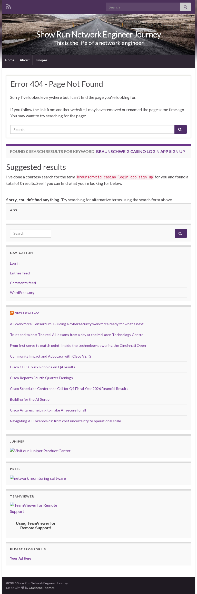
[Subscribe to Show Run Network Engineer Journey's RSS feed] (8, 5)
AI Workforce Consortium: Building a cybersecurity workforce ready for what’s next (77, 324)
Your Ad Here (20, 558)
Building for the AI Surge (30, 399)
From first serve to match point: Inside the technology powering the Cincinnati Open (78, 345)
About (25, 60)
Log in (14, 263)
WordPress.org (22, 292)
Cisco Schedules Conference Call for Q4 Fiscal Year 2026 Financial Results (69, 388)
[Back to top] (185, 582)
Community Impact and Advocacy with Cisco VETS (50, 356)
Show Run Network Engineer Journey (98, 34)
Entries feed (20, 273)
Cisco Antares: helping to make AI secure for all (48, 410)
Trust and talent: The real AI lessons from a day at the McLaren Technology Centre (76, 334)
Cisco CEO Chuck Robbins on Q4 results (42, 367)
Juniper (41, 60)
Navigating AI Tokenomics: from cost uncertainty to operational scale (65, 421)
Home (9, 60)
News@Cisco (26, 312)
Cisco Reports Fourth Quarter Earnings (41, 378)
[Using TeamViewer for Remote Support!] (35, 507)
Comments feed (23, 283)
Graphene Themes (42, 588)
